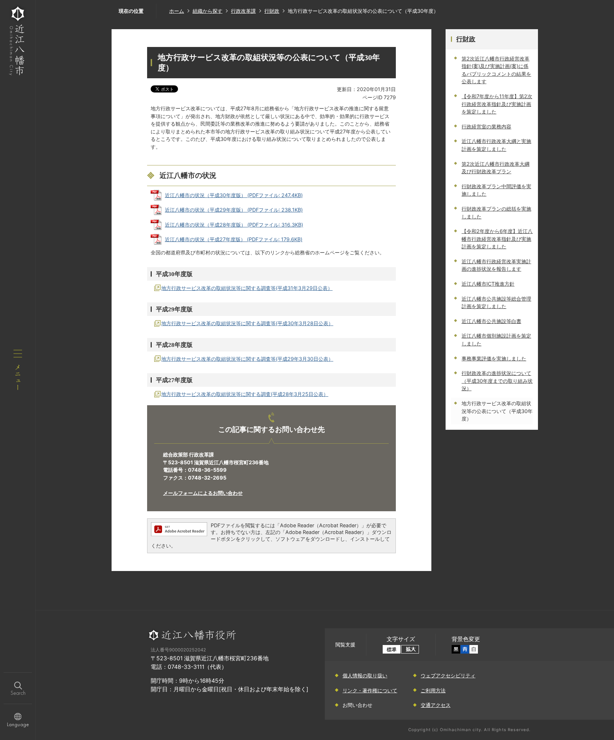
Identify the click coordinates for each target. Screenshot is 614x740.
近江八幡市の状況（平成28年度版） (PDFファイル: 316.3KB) (234, 225)
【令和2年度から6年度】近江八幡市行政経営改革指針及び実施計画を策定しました (497, 238)
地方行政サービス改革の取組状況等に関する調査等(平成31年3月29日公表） (247, 288)
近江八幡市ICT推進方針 (488, 284)
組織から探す (207, 11)
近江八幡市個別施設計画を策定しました (496, 340)
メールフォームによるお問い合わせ (203, 493)
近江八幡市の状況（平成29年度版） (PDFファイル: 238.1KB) (234, 210)
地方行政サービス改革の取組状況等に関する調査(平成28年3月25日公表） (244, 394)
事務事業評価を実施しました (494, 358)
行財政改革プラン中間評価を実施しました (496, 190)
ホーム (176, 11)
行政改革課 (243, 11)
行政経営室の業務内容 (486, 126)
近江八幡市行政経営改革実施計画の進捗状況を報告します (496, 265)
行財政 (271, 11)
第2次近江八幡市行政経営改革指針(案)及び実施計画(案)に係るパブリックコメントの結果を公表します (496, 70)
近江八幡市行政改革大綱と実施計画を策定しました (496, 145)
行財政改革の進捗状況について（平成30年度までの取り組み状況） (497, 380)
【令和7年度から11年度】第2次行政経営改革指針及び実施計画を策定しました (497, 104)
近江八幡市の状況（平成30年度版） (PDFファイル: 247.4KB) (234, 195)
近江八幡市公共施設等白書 (491, 321)
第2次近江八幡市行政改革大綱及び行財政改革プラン (495, 168)
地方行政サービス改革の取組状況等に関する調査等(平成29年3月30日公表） (247, 359)
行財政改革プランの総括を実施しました (496, 213)
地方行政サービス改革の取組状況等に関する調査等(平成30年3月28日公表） (247, 323)
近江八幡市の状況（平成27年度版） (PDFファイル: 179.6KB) (233, 239)
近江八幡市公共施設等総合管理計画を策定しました (496, 303)
